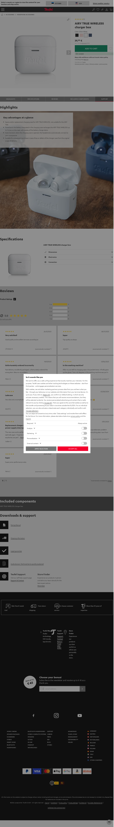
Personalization (32, 438)
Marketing (30, 433)
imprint (28, 419)
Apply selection (41, 449)
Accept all (72, 449)
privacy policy (75, 416)
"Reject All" (46, 395)
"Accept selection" (32, 411)
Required (30, 423)
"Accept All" (48, 403)
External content (32, 443)
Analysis (29, 428)
